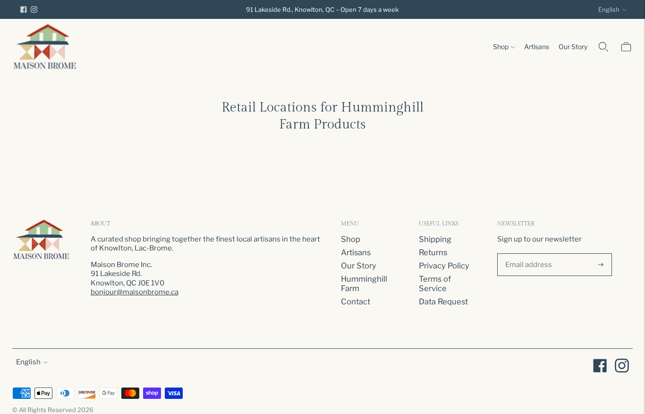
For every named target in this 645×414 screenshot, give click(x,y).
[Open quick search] (603, 46)
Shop (501, 47)
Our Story (573, 47)
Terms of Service (435, 283)
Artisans (536, 47)
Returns (433, 252)
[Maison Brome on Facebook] (23, 9)
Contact (355, 301)
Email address (527, 252)
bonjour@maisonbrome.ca (134, 292)
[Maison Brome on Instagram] (34, 9)
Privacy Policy (444, 265)
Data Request (443, 301)
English (609, 9)
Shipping (435, 239)
